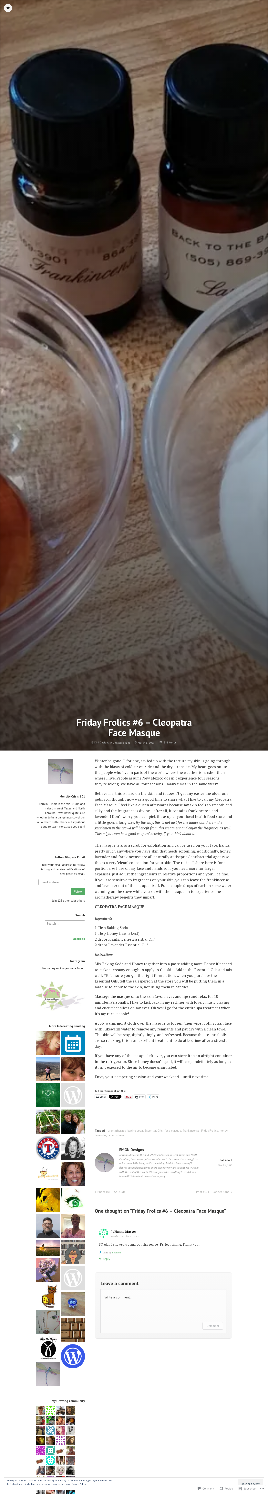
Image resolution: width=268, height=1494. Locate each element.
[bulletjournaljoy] (48, 1070)
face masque (172, 1130)
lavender (100, 1135)
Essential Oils (154, 1130)
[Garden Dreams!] (48, 1148)
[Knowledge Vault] (73, 1096)
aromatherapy (117, 1130)
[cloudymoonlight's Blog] (73, 1278)
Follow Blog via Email (70, 857)
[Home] (8, 8)
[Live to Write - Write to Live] (73, 1330)
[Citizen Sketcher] (48, 1226)
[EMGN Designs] (48, 1375)
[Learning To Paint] (48, 1200)
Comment (213, 1325)
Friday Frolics (209, 1130)
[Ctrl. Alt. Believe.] (73, 1226)
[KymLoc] (48, 1322)
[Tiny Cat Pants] (48, 1296)
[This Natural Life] (73, 1122)
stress (120, 1135)
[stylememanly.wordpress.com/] (48, 1348)
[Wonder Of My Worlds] (48, 1043)
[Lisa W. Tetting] (73, 1252)
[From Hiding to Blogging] (48, 1248)
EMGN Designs (100, 742)
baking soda (135, 1130)
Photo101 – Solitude (112, 1192)
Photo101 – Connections (212, 1192)
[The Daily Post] (73, 1043)
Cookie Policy (79, 1483)
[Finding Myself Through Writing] (73, 1070)
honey (223, 1130)
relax (111, 1135)
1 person (116, 1252)
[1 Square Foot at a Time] (48, 1122)
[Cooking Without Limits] (48, 1174)
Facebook (78, 939)
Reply (106, 1259)
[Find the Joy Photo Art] (48, 1096)
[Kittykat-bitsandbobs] (73, 1200)
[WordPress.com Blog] (73, 1357)
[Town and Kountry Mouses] (73, 1304)
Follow (78, 891)
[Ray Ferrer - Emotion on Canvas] (48, 1270)
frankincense (191, 1130)
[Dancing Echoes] (73, 1148)
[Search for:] (65, 923)
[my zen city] (73, 1174)
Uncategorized (121, 742)
